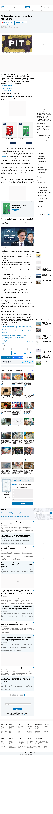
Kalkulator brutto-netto (41, 158)
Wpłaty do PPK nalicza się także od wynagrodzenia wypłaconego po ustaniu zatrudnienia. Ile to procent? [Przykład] (43, 135)
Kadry (11, 10)
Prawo (24, 10)
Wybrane (48, 111)
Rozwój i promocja (4, 743)
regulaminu (18, 706)
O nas (2, 752)
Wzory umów (46, 743)
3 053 (22, 694)
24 (38, 214)
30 (49, 214)
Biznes (14, 10)
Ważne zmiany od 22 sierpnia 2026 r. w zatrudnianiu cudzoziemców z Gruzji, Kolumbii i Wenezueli (44, 141)
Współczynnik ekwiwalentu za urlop (44, 192)
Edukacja (43, 10)
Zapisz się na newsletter (29, 353)
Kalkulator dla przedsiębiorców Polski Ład (43, 163)
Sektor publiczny (19, 10)
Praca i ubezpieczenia (30, 728)
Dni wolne (38, 252)
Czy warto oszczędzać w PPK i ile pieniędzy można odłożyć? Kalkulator (44, 114)
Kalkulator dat (40, 155)
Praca (19, 731)
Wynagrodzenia (40, 180)
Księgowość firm (4, 724)
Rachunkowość (3, 727)
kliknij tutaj (23, 714)
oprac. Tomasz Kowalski (5, 30)
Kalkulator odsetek (29, 743)
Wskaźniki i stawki (38, 738)
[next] (24, 695)
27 (44, 214)
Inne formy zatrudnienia (21, 516)
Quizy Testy (39, 206)
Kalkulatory (41, 152)
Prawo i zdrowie (20, 733)
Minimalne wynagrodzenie (39, 741)
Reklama (41, 752)
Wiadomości (11, 13)
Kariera (31, 752)
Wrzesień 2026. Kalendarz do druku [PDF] (43, 132)
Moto (34, 10)
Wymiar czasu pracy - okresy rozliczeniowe (42, 199)
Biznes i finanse (29, 726)
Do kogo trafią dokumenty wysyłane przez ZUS (12, 87)
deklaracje (9, 348)
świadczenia (8, 98)
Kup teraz (12, 143)
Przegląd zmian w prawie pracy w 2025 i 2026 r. (13, 337)
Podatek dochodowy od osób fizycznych (19, 348)
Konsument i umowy (21, 728)
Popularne (39, 111)
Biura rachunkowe (38, 724)
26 (42, 214)
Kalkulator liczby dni (41, 153)
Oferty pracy (46, 747)
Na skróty (45, 738)
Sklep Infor (19, 732)
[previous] (10, 695)
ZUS (21, 179)
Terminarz (41, 212)
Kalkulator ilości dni (29, 741)
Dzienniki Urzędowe (21, 742)
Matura (10, 746)
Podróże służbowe (38, 743)
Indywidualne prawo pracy (19, 515)
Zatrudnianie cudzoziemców (43, 320)
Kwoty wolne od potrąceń (42, 190)
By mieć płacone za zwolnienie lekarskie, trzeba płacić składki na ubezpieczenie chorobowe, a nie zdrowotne (43, 117)
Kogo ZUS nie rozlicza (7, 88)
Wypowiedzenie (15, 513)
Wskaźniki (41, 186)
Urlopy (20, 512)
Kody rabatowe (46, 742)
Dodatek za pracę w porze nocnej (43, 195)
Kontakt (37, 752)
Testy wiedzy (11, 748)
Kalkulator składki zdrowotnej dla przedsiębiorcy (43, 167)
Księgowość (7, 10)
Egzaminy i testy (12, 743)
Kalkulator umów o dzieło (42, 161)
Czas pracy (39, 177)
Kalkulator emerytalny (41, 172)
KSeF (47, 10)
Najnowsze (44, 111)
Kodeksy (19, 747)
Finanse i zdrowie (29, 732)
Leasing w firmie (29, 731)
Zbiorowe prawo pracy (5, 516)
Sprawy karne (20, 727)
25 (40, 214)
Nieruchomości (38, 10)
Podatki (2, 726)
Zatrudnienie (15, 512)
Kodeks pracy (9, 512)
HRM (5, 515)
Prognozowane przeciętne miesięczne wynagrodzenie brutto (43, 204)
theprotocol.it (46, 746)
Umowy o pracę (40, 179)
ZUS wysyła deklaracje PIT (8, 85)
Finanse (45, 728)
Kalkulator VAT (28, 742)
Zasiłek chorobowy (40, 201)
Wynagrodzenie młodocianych (43, 196)
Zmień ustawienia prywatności (18, 752)
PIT (12, 96)
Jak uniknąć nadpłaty (6, 90)
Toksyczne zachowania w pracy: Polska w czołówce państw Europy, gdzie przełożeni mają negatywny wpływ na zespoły (43, 120)
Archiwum (45, 741)
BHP (2, 515)
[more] (28, 349)
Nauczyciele (11, 742)
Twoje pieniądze (29, 10)
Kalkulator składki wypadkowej (43, 169)
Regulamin (27, 752)
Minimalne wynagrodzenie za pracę (44, 193)
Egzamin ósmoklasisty (13, 747)
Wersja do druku (7, 353)
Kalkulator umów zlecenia (42, 159)
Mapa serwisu (46, 752)
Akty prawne (20, 738)
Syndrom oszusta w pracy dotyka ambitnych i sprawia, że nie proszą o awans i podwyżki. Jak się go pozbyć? (43, 126)
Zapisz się (18, 709)
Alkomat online (40, 173)
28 (45, 214)
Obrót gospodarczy (4, 728)
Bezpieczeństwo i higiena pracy (43, 183)
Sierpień (47, 212)
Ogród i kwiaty (46, 731)
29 (47, 214)
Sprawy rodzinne (20, 726)
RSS (34, 752)
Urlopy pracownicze (41, 182)
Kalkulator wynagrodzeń (41, 156)
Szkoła (10, 741)
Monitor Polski (20, 741)
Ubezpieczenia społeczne (24, 513)
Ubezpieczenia (13, 516)
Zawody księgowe (4, 731)
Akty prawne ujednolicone (22, 746)
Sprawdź (15, 211)
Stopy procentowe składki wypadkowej (42, 188)
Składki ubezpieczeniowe (39, 742)
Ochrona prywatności (8, 752)
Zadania (2, 742)
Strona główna (3, 13)
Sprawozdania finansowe (39, 733)
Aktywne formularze (44, 176)
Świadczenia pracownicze (5, 513)
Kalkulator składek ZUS (41, 170)
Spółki (27, 727)
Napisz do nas (18, 353)
